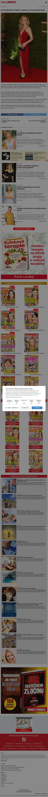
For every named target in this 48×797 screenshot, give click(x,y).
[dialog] (24, 398)
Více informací (35, 395)
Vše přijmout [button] (37, 407)
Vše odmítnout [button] (25, 407)
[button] (24, 397)
